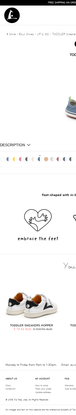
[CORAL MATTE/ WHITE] (21, 159)
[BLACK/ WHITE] (27, 159)
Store (12, 34)
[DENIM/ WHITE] (40, 159)
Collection (10, 388)
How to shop (41, 385)
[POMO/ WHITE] (58, 159)
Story (8, 385)
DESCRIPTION (12, 145)
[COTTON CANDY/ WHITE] (33, 159)
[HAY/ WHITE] (46, 159)
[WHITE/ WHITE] (2, 159)
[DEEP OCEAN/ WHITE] (65, 159)
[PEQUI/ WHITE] (15, 159)
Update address (43, 392)
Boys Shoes (27, 34)
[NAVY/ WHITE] (71, 159)
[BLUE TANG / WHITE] (8, 159)
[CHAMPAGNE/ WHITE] (52, 159)
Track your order (43, 388)
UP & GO (43, 34)
